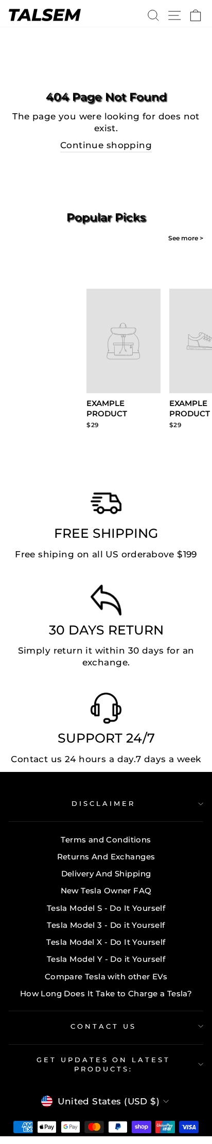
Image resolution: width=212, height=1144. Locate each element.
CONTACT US (103, 1026)
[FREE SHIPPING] (106, 506)
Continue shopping (106, 145)
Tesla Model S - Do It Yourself (106, 908)
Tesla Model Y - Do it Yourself (106, 959)
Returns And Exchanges (106, 856)
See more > (185, 238)
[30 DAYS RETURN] (106, 603)
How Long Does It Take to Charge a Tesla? (106, 993)
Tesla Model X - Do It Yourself (105, 942)
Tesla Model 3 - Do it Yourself (106, 925)
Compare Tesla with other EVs (106, 976)
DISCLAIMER (103, 803)
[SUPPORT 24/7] (106, 711)
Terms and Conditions (106, 839)
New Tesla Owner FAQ (106, 890)
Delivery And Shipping (106, 873)
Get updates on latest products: (103, 1064)
